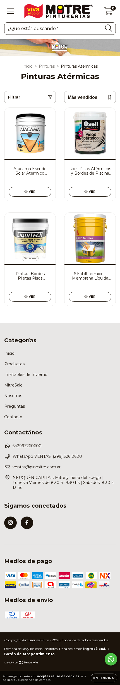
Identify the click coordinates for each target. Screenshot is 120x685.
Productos (14, 363)
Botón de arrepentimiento (29, 654)
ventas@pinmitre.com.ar (37, 466)
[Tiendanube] (21, 663)
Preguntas (14, 406)
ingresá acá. (94, 649)
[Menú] (10, 11)
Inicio (27, 66)
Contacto (13, 416)
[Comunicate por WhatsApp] (111, 659)
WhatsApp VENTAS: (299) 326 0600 (47, 456)
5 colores (30, 258)
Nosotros (13, 395)
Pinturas (47, 66)
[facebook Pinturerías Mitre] (27, 523)
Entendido (104, 678)
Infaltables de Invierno (25, 374)
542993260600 (27, 445)
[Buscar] (108, 28)
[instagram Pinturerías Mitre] (10, 523)
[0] (108, 12)
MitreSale (13, 385)
